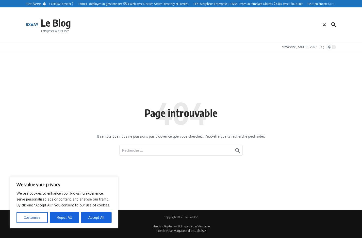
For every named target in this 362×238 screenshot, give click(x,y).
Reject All (64, 217)
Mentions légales (162, 226)
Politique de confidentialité (194, 226)
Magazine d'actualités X (190, 231)
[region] (64, 202)
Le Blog (56, 23)
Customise (32, 217)
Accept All (96, 217)
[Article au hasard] (322, 47)
